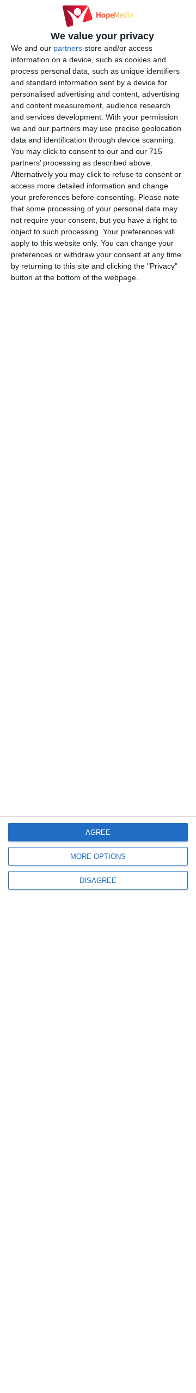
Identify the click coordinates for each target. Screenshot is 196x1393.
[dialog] (98, 696)
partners (67, 48)
